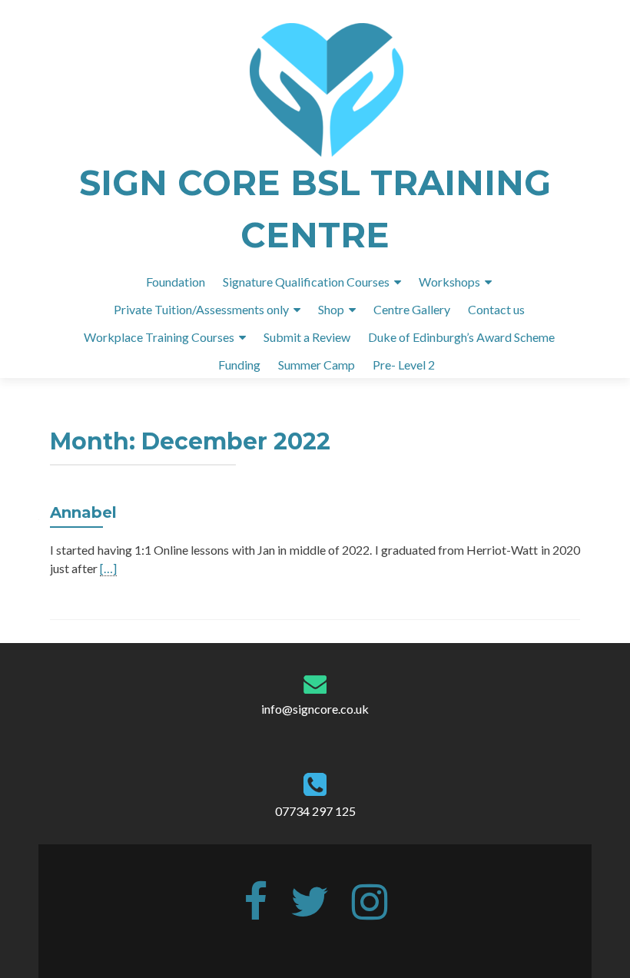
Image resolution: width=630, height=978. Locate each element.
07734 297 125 (315, 811)
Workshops (449, 281)
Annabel (83, 512)
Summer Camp (316, 364)
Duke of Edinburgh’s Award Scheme (461, 337)
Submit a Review (307, 337)
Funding (239, 364)
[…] (108, 568)
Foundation (175, 281)
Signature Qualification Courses (306, 281)
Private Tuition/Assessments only (201, 309)
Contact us (496, 309)
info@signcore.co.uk (315, 708)
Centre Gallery (411, 309)
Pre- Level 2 (404, 364)
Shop (331, 309)
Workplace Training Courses (159, 337)
